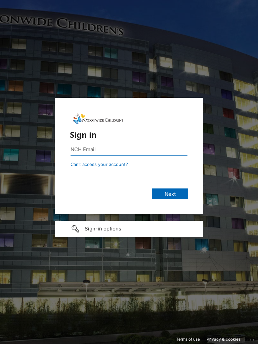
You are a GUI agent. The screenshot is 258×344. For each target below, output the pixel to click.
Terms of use (188, 339)
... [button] (251, 338)
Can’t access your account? (99, 164)
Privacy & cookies (224, 339)
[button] (129, 229)
